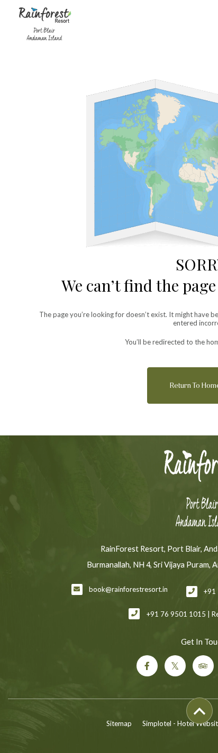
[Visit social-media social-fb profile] (147, 665)
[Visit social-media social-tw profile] (175, 665)
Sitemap (119, 723)
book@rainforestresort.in (128, 589)
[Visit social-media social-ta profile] (203, 665)
